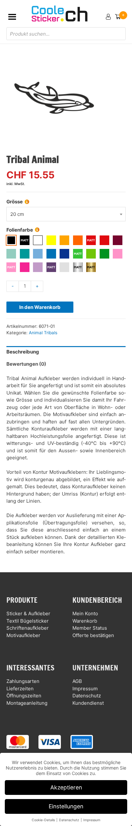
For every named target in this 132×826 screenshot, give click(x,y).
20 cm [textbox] (17, 214)
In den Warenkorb (40, 307)
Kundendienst (88, 703)
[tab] (66, 352)
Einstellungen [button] (66, 806)
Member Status (89, 628)
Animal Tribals (43, 332)
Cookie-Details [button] (44, 820)
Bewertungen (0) (26, 364)
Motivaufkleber (23, 635)
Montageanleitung (26, 703)
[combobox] (66, 214)
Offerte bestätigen (93, 635)
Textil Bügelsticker (27, 621)
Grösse (14, 202)
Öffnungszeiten (23, 696)
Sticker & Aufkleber (28, 613)
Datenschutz (86, 696)
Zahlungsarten (22, 681)
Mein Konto (85, 613)
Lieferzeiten (20, 688)
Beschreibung (22, 352)
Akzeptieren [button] (66, 787)
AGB (77, 681)
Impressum (85, 688)
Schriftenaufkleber (27, 628)
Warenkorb (84, 621)
